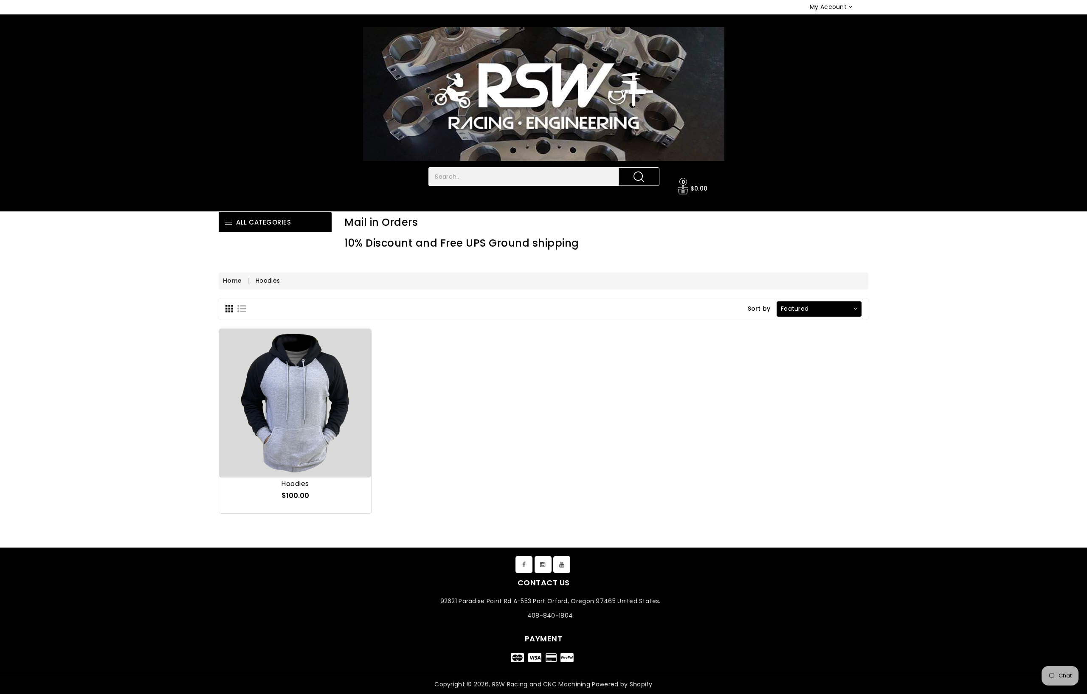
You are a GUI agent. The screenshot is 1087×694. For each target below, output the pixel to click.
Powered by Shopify (622, 684)
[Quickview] (315, 392)
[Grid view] (229, 308)
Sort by (759, 308)
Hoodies (295, 484)
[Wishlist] (295, 392)
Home (232, 280)
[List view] (241, 308)
